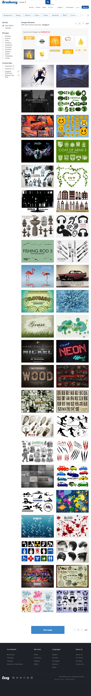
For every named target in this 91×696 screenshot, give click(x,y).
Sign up (85, 7)
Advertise (37, 658)
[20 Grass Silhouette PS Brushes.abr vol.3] (37, 326)
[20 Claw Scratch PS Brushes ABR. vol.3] (72, 451)
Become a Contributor (15, 664)
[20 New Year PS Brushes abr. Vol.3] (37, 601)
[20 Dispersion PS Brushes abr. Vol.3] (37, 76)
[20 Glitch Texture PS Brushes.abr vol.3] (37, 201)
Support (37, 661)
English (54, 654)
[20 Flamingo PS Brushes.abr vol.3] (37, 276)
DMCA (36, 664)
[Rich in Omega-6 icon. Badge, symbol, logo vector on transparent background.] (81, 50)
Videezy (10, 661)
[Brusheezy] (10, 2)
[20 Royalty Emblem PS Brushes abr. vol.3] (72, 601)
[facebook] (13, 678)
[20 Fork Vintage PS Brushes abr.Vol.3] (72, 251)
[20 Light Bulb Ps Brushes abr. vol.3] (37, 426)
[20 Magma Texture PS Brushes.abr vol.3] (37, 126)
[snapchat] (28, 678)
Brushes (50, 7)
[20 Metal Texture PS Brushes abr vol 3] (37, 476)
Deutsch (55, 664)
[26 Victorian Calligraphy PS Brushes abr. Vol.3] (72, 401)
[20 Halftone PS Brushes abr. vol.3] (72, 276)
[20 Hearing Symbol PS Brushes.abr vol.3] (72, 226)
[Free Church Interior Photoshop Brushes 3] (72, 76)
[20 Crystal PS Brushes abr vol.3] (72, 101)
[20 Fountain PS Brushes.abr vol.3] (37, 226)
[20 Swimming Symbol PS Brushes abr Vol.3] (37, 501)
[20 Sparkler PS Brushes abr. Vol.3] (37, 151)
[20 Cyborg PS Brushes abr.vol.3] (37, 176)
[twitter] (17, 678)
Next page (47, 630)
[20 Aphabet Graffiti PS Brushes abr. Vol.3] (37, 576)
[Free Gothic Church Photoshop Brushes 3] (37, 101)
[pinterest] (21, 678)
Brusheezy (11, 654)
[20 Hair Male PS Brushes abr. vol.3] (72, 551)
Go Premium (69, 7)
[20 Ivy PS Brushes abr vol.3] (72, 176)
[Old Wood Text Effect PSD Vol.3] (37, 376)
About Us (79, 654)
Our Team (79, 658)
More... (54, 667)
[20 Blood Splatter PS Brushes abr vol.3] (72, 526)
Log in (77, 7)
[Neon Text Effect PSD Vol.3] (72, 351)
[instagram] (24, 678)
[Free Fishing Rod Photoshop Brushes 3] (37, 251)
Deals (36, 654)
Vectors (31, 7)
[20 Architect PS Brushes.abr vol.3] (72, 201)
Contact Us (80, 664)
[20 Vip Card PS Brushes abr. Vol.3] (72, 376)
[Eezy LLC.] (5, 678)
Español (55, 658)
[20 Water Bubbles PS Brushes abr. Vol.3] (37, 526)
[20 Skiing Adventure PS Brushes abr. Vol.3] (72, 426)
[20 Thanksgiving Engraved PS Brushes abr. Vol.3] (72, 576)
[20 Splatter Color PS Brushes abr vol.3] (72, 501)
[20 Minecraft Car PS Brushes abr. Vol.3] (72, 476)
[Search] (47, 2)
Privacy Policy (70, 679)
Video (44, 7)
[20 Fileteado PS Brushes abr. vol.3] (37, 301)
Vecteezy (10, 658)
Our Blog (79, 661)
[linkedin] (32, 678)
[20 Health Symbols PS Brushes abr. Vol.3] (37, 551)
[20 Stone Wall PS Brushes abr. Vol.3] (37, 401)
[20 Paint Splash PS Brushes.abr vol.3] (72, 326)
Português (56, 661)
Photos (38, 7)
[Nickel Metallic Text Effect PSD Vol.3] (37, 351)
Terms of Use (58, 679)
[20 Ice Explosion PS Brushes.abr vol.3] (72, 301)
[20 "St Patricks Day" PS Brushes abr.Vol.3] (37, 451)
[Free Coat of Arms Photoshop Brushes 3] (72, 151)
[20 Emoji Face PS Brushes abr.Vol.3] (72, 126)
